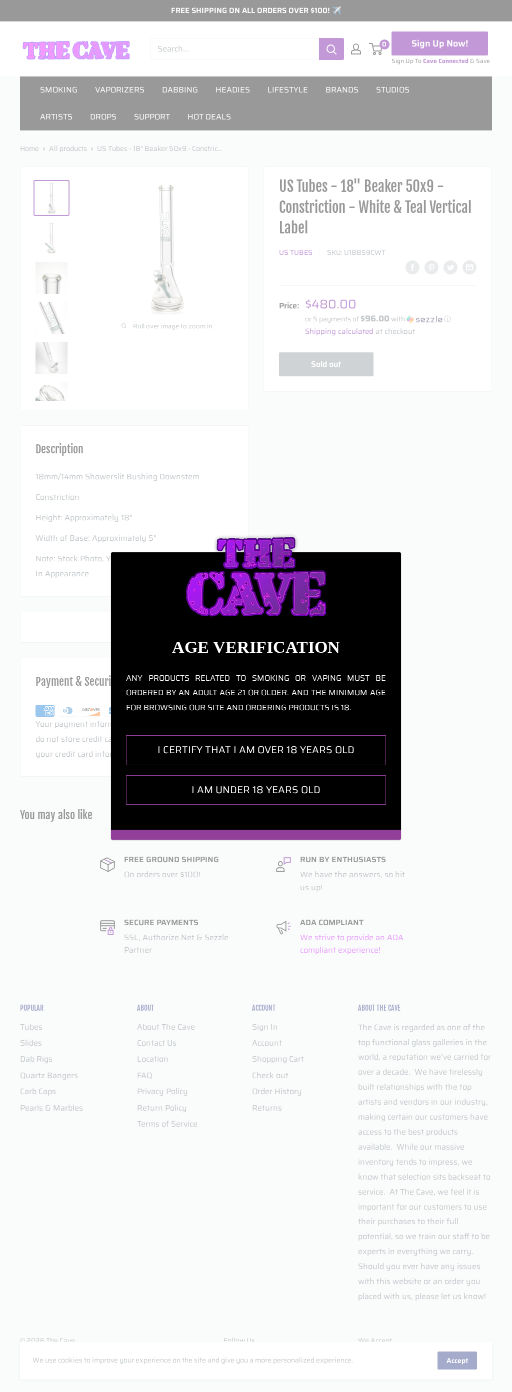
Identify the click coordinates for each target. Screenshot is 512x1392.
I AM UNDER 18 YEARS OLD (256, 790)
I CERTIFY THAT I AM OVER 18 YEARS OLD (256, 750)
